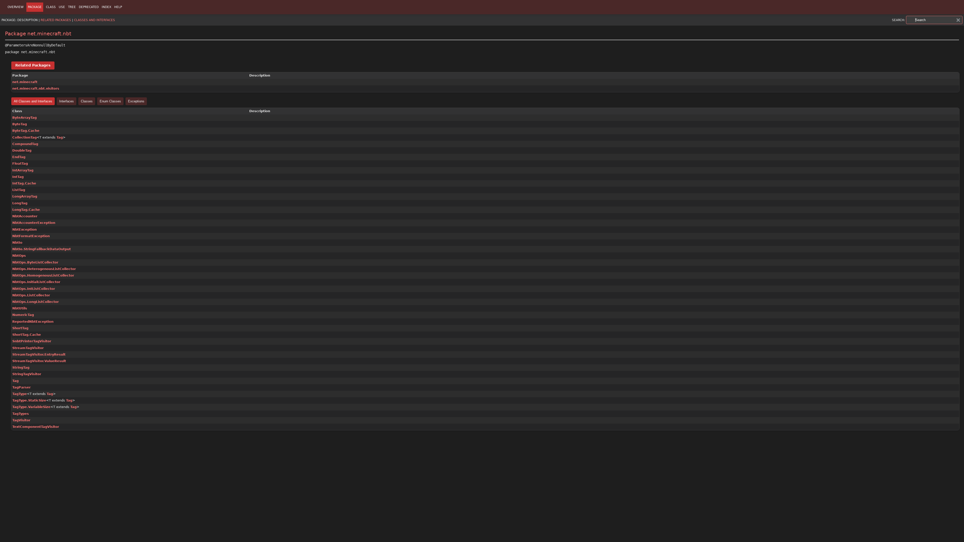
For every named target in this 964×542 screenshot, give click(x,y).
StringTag (20, 367)
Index (106, 7)
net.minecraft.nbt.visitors (35, 88)
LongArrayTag (24, 196)
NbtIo (17, 242)
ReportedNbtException (32, 321)
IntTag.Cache (24, 183)
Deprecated (89, 7)
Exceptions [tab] (136, 101)
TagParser (21, 387)
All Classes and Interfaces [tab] (33, 101)
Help (118, 7)
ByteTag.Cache (25, 130)
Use (62, 7)
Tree (72, 7)
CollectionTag (24, 137)
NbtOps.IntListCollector (33, 289)
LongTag (19, 203)
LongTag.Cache (26, 210)
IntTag (18, 177)
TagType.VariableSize (31, 407)
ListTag (18, 190)
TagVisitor (21, 420)
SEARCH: (898, 20)
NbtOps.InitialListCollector (36, 282)
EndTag (18, 157)
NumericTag (23, 315)
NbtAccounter (24, 216)
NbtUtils (19, 308)
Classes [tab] (87, 101)
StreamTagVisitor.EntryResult (39, 354)
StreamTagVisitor (28, 348)
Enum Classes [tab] (110, 101)
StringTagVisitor (26, 374)
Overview (16, 7)
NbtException (24, 229)
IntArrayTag (22, 170)
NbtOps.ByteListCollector (35, 262)
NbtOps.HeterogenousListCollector (44, 269)
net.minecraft (24, 82)
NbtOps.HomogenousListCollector (43, 275)
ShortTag (20, 328)
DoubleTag (21, 150)
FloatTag (20, 163)
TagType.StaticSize (29, 400)
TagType (19, 394)
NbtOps (19, 255)
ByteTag (19, 124)
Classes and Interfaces (94, 20)
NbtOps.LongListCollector (35, 302)
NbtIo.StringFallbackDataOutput (41, 249)
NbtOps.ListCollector (31, 295)
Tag (59, 137)
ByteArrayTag (24, 117)
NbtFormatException (31, 236)
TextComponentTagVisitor (35, 427)
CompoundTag (25, 144)
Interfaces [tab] (66, 101)
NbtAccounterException (33, 223)
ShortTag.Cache (26, 334)
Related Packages (56, 20)
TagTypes (20, 414)
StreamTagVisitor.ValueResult (39, 361)
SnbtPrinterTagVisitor (31, 341)
